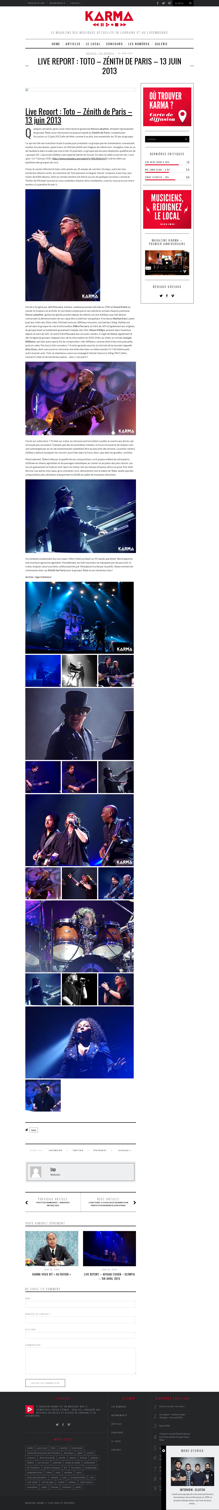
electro (73, 1457)
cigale (79, 1453)
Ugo (53, 1169)
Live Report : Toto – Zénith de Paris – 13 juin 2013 (78, 115)
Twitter (77, 1150)
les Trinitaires (33, 1467)
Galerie (161, 44)
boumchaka (77, 1448)
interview (57, 1462)
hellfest (30, 1462)
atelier (30, 1448)
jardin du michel (73, 1462)
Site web (30, 1329)
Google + (124, 1150)
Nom (28, 1298)
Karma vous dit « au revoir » (51, 1274)
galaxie (94, 1457)
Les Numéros (139, 44)
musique (68, 1472)
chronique (68, 1453)
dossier (62, 1457)
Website (55, 1174)
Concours (114, 44)
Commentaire (33, 1345)
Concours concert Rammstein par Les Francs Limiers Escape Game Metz (174, 1436)
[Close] (163, 1450)
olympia (54, 1477)
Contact (116, 1449)
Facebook (55, 1150)
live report (76, 1467)
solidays (72, 1482)
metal (49, 1472)
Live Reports (106, 53)
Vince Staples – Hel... (158, 177)
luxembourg (90, 1467)
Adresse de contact (38, 1314)
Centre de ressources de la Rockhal (43, 1453)
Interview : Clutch (192, 1490)
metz (58, 1472)
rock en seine (47, 1482)
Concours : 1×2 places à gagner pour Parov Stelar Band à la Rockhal (108, 1202)
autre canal (42, 1448)
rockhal (61, 1482)
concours (31, 1457)
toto (33, 1130)
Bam (53, 1448)
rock (92, 1477)
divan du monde (47, 1457)
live (65, 1467)
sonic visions (86, 1482)
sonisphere (32, 1487)
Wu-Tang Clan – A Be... (159, 169)
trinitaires (66, 1487)
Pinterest (100, 1150)
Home (56, 44)
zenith (78, 1487)
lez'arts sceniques (52, 1467)
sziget (44, 1487)
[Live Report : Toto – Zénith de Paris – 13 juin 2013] (80, 87)
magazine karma (34, 1472)
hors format (43, 1462)
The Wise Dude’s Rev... (158, 162)
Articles (73, 44)
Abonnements (119, 1415)
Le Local (93, 44)
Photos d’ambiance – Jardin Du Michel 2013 (53, 1202)
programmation (78, 1477)
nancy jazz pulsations (37, 1477)
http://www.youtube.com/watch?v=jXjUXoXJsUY (79, 158)
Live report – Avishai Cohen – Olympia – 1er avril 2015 (109, 1276)
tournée (54, 1487)
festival (83, 1457)
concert (89, 1453)
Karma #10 (164, 1425)
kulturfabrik (89, 1462)
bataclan (63, 1448)
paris (64, 1477)
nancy (79, 1472)
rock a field (32, 1482)
